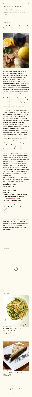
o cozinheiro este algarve (14, 6)
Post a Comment (11, 378)
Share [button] (4, 242)
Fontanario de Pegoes (13, 198)
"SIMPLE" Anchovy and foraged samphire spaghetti (13, 330)
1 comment (10, 336)
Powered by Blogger (17, 388)
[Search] (28, 2)
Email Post (9, 242)
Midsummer (23, 149)
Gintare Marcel (20, 392)
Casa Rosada (18, 87)
